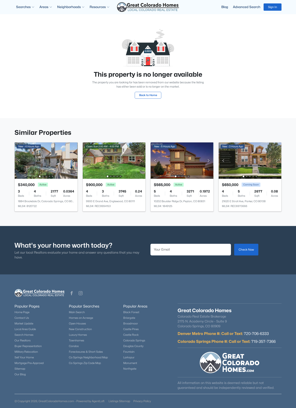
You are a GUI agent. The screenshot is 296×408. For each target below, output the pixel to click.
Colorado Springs (134, 340)
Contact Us (21, 317)
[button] (72, 293)
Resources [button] (98, 7)
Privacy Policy (142, 401)
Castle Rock (131, 334)
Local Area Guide (25, 329)
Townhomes (76, 340)
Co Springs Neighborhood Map (88, 357)
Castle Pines (131, 329)
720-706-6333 (256, 333)
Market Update (23, 323)
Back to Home (148, 95)
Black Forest (131, 312)
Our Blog (20, 374)
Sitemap (19, 368)
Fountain (129, 351)
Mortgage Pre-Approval (29, 363)
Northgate (129, 368)
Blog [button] (224, 7)
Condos (74, 346)
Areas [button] (43, 7)
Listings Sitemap (119, 401)
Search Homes (23, 334)
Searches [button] (23, 7)
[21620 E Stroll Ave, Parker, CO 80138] (249, 160)
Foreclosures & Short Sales (86, 351)
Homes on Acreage (81, 317)
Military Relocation (26, 351)
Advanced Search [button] (246, 7)
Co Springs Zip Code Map (85, 363)
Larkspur (129, 357)
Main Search (77, 312)
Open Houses (77, 323)
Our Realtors (22, 340)
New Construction (80, 329)
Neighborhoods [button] (69, 7)
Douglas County (133, 346)
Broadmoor (130, 323)
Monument (130, 363)
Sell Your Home (24, 357)
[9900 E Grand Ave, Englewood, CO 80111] (114, 160)
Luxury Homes (78, 334)
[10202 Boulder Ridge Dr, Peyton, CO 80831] (182, 160)
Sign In (272, 7)
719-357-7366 (263, 341)
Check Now (246, 249)
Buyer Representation (28, 346)
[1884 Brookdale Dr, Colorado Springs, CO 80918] (46, 160)
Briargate (129, 317)
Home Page (21, 312)
